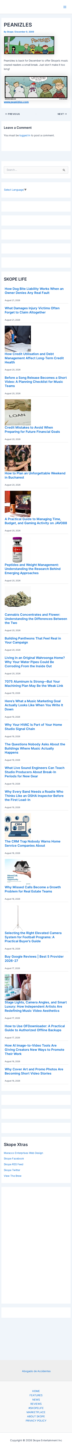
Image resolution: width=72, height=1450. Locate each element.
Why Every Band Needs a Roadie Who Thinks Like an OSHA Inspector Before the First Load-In (34, 796)
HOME (36, 1391)
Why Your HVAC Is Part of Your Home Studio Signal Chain (33, 727)
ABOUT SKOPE (36, 1416)
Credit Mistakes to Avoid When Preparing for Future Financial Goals (32, 429)
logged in (24, 135)
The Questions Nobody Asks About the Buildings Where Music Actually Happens (35, 748)
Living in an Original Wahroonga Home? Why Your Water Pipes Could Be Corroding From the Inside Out (35, 662)
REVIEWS (36, 1403)
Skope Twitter (12, 1170)
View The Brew (12, 1175)
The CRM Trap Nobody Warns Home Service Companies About (32, 843)
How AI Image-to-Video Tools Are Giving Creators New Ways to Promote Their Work (34, 1049)
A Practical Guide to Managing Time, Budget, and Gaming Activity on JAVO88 (36, 521)
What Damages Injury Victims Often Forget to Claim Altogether (32, 310)
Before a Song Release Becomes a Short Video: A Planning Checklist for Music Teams (36, 382)
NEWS (36, 1399)
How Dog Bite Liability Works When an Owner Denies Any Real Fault (34, 291)
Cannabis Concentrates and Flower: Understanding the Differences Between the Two (36, 619)
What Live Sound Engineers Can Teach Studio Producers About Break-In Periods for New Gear (34, 772)
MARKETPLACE (36, 1412)
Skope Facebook (14, 1158)
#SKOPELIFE (36, 1408)
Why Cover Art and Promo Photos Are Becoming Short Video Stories (34, 1071)
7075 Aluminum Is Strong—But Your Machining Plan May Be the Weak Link (34, 683)
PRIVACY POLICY (36, 1420)
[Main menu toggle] (65, 7)
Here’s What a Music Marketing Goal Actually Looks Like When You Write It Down (34, 705)
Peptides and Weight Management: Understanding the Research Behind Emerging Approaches (33, 569)
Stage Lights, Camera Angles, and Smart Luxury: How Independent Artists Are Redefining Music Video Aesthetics (36, 1006)
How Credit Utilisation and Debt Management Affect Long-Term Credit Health (34, 358)
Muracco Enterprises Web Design (23, 1153)
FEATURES (36, 1395)
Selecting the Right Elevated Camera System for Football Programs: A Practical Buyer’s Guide (33, 937)
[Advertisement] (36, 1244)
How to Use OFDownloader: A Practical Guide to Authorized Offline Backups (35, 1028)
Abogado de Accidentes (36, 1371)
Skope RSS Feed (13, 1164)
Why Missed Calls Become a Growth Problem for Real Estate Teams (33, 889)
